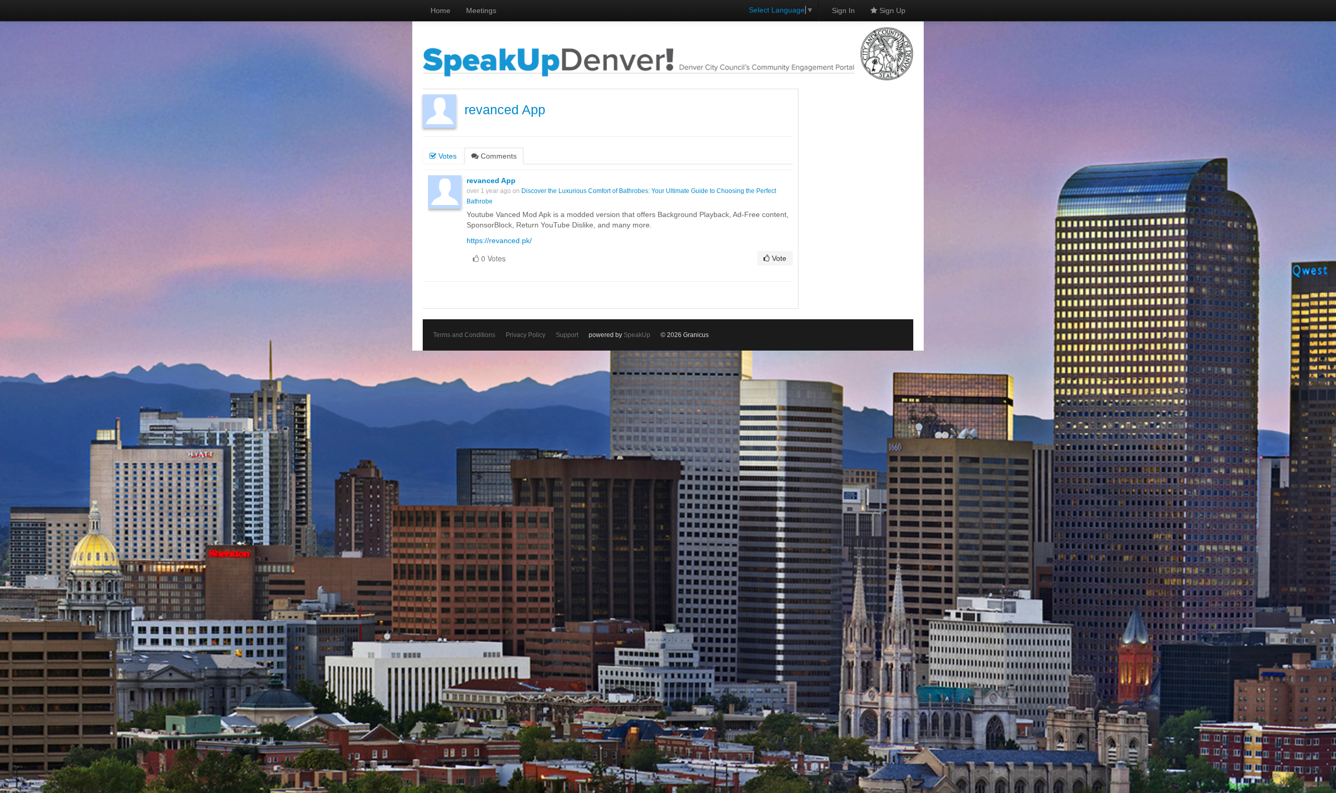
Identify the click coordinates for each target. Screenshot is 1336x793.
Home (440, 10)
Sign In (843, 10)
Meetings (481, 10)
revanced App (504, 110)
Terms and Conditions (464, 335)
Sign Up (891, 10)
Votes (446, 156)
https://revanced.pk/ (499, 240)
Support (567, 335)
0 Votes (492, 258)
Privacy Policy (525, 335)
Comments (498, 156)
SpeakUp (637, 335)
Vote (778, 258)
